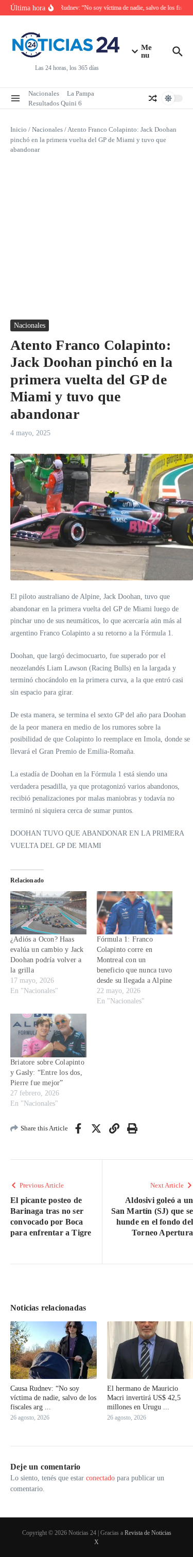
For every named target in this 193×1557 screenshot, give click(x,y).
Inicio (18, 129)
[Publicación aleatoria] (153, 98)
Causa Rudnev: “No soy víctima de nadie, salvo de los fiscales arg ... (53, 1398)
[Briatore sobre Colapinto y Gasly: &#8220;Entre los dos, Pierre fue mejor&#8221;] (48, 1035)
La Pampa (80, 93)
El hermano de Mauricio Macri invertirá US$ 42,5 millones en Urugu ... (144, 1398)
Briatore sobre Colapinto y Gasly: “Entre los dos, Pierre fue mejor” (47, 1072)
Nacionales (43, 93)
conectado (100, 1478)
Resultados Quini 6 (55, 103)
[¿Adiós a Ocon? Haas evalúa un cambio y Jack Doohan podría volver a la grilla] (48, 912)
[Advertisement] (96, 237)
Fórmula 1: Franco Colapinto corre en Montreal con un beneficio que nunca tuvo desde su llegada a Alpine (134, 959)
